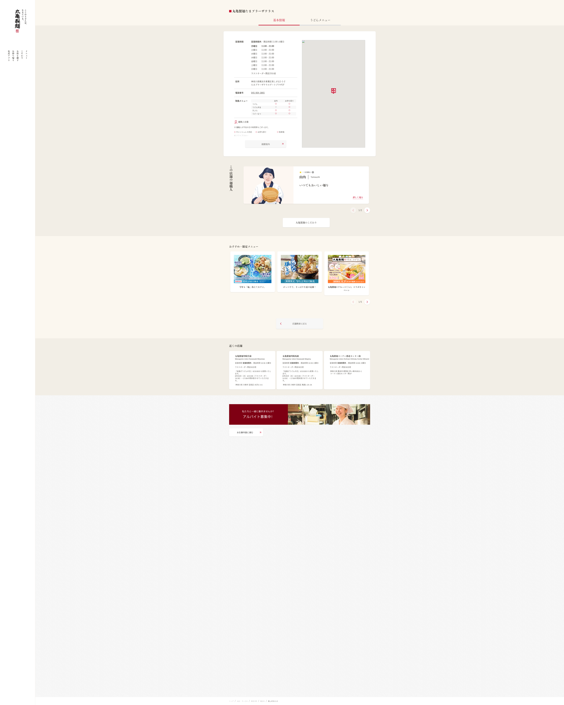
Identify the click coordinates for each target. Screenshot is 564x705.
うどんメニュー (320, 20)
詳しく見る (358, 197)
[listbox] (306, 185)
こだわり (22, 54)
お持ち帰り (13, 55)
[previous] (353, 210)
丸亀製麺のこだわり (306, 222)
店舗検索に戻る (299, 324)
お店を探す (18, 55)
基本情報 (279, 20)
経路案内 (266, 144)
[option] (306, 185)
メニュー (26, 54)
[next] (367, 210)
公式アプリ (9, 55)
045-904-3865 (258, 93)
